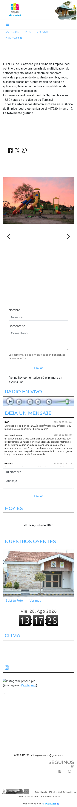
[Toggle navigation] (7, 24)
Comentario (17, 326)
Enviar (38, 368)
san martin (14, 38)
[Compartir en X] (17, 151)
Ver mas (35, 600)
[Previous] (9, 236)
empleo (42, 31)
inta (28, 31)
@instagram (28, 685)
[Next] (68, 236)
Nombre (14, 310)
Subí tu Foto (14, 600)
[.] (38, 572)
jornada (12, 31)
